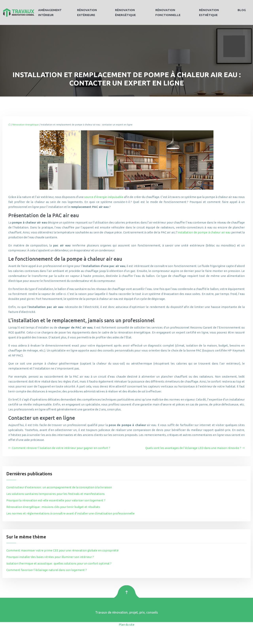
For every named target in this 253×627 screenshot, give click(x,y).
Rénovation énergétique (125, 12)
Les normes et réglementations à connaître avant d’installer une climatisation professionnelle (70, 513)
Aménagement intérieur (50, 12)
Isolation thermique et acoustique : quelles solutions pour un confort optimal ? (58, 563)
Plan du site (126, 624)
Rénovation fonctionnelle (167, 12)
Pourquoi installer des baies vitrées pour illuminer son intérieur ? (50, 557)
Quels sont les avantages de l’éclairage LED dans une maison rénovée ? (193, 448)
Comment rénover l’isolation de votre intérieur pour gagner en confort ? (61, 448)
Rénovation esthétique (209, 12)
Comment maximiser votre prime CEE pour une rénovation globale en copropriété (62, 550)
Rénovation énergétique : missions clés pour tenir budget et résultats (53, 507)
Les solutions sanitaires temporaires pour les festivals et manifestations (55, 493)
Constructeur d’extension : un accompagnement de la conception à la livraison (59, 487)
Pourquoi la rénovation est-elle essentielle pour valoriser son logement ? (55, 500)
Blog (242, 10)
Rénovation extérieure (87, 12)
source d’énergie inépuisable (103, 197)
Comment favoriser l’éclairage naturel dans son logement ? (46, 570)
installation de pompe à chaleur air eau (203, 232)
